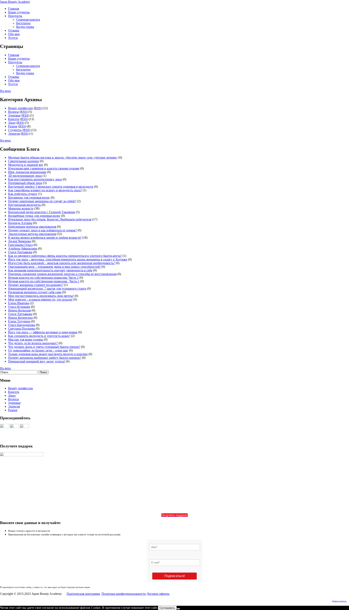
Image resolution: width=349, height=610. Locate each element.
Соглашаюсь (167, 607)
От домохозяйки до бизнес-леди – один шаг (38, 350)
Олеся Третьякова (20, 252)
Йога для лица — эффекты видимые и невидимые (42, 332)
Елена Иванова (18, 303)
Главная (13, 8)
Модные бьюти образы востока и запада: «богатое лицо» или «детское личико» (63, 157)
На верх (5, 91)
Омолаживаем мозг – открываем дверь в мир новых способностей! (54, 266)
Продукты (15, 16)
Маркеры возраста (20, 208)
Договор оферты (158, 593)
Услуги (13, 37)
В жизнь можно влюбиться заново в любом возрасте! (44, 237)
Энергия (14, 133)
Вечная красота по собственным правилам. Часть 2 (43, 277)
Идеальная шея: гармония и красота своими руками (43, 168)
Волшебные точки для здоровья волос (34, 215)
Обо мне (14, 34)
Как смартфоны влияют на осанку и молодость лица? (45, 190)
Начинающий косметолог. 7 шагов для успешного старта (47, 288)
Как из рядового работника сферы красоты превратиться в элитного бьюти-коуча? (65, 255)
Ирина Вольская (19, 310)
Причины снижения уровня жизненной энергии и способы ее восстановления (62, 274)
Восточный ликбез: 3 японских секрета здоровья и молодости (50, 186)
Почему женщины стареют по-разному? (35, 285)
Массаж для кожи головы (25, 339)
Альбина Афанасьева (22, 248)
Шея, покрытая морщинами (27, 172)
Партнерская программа (83, 593)
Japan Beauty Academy (15, 1)
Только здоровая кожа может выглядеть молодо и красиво (48, 354)
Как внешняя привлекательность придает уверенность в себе (50, 270)
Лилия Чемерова (19, 241)
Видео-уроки (25, 27)
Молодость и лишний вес (25, 164)
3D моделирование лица (25, 175)
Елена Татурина (19, 321)
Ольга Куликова (19, 306)
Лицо (12, 122)
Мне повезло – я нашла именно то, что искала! (40, 299)
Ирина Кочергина (20, 317)
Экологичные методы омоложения (32, 234)
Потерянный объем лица (25, 183)
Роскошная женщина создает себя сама (34, 292)
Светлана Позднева (21, 328)
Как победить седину (22, 194)
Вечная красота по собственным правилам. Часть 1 (43, 281)
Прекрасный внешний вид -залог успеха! (36, 361)
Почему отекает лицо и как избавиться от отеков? (42, 230)
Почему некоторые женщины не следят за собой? (42, 201)
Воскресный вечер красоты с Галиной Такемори (41, 212)
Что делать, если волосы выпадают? (33, 343)
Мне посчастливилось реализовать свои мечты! (41, 296)
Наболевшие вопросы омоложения (32, 226)
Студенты (15, 130)
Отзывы (13, 30)
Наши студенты (19, 12)
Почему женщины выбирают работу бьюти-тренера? (44, 357)
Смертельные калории (23, 161)
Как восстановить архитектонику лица (35, 179)
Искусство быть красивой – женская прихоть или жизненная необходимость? (61, 263)
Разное (12, 126)
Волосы (13, 111)
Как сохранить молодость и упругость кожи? (39, 336)
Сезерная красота (28, 19)
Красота (13, 119)
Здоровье (14, 115)
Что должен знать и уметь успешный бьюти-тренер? (44, 346)
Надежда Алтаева (20, 223)
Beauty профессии (20, 108)
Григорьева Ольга (20, 245)
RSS (38, 108)
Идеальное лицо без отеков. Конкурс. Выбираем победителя (49, 219)
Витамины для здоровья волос (29, 197)
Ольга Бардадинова (21, 325)
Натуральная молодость (24, 205)
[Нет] (178, 608)
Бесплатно (23, 23)
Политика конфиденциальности (124, 593)
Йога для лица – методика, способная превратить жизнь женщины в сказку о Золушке (67, 259)
